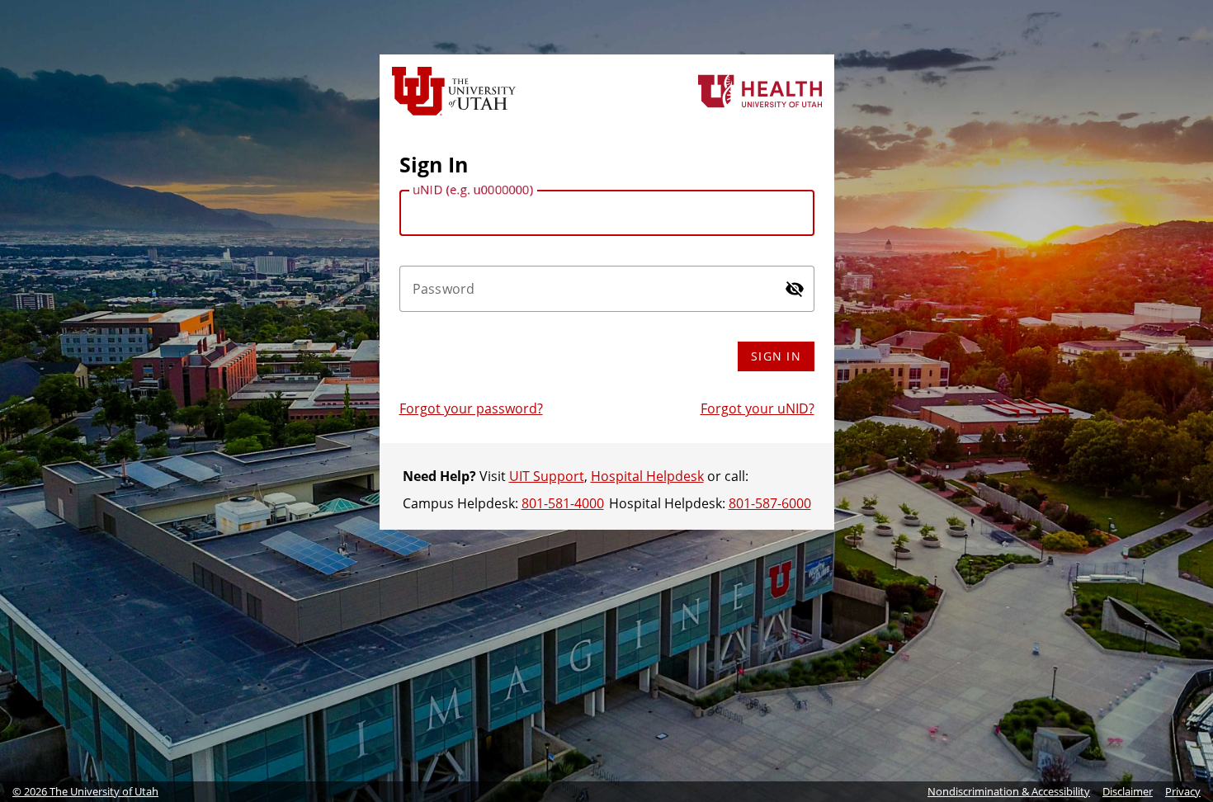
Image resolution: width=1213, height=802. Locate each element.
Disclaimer (1127, 791)
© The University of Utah (85, 791)
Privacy (1183, 791)
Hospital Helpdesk (647, 476)
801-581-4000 (563, 503)
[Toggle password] (794, 289)
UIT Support (546, 476)
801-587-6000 (770, 503)
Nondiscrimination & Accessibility (1008, 791)
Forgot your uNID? (757, 408)
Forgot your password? (471, 408)
